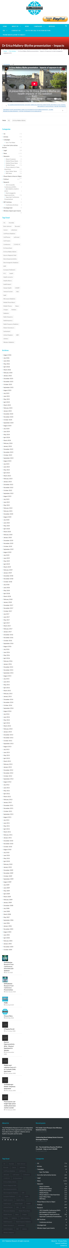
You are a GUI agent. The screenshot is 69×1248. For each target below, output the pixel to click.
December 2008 (8, 905)
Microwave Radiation (9, 299)
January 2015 (8, 696)
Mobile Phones (10, 165)
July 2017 (6, 614)
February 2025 (8, 408)
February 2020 (8, 534)
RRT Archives (8, 202)
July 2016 (6, 649)
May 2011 (7, 826)
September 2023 (8, 458)
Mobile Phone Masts (12, 161)
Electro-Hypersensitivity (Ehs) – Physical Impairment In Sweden (9, 1046)
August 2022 (7, 496)
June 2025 (7, 396)
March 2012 (7, 796)
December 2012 (8, 770)
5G (4, 31)
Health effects (8, 280)
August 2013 (7, 746)
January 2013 (8, 767)
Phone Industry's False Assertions (49, 1194)
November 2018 (8, 578)
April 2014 (7, 723)
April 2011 (7, 829)
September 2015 (8, 673)
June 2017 (7, 617)
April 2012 (7, 793)
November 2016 (8, 637)
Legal (5, 150)
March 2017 (7, 626)
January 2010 (8, 867)
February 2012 (8, 799)
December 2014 (8, 699)
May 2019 (7, 561)
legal (5, 295)
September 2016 (8, 643)
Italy (17, 291)
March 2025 (7, 405)
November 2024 (8, 417)
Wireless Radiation (9, 342)
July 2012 (6, 785)
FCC (5, 273)
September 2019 (8, 549)
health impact (7, 284)
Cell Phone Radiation (9, 233)
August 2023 (7, 461)
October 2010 (8, 846)
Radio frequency (8, 317)
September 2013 (8, 743)
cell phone (14, 230)
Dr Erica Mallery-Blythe (19, 120)
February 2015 (8, 693)
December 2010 (8, 841)
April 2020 (7, 528)
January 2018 (8, 602)
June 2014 (7, 717)
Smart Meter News (11, 171)
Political (6, 179)
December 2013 (8, 735)
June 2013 (7, 752)
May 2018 (7, 590)
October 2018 (8, 581)
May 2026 (7, 364)
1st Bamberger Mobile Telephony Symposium (9, 1086)
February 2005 (8, 941)
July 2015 (6, 679)
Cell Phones (7, 237)
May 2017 (7, 620)
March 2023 (7, 476)
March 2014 (7, 726)
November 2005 (8, 929)
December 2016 (8, 634)
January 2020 (8, 537)
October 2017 (8, 611)
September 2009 (8, 879)
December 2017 (8, 605)
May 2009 (7, 891)
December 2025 (8, 378)
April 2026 (7, 367)
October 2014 (8, 705)
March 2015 (7, 690)
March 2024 (7, 440)
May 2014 (7, 720)
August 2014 (7, 711)
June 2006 (7, 923)
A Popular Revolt (9, 1029)
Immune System (8, 291)
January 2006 (8, 926)
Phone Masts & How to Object (14, 35)
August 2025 (7, 390)
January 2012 (8, 802)
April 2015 (7, 687)
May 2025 (7, 399)
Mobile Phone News (12, 163)
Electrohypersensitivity (10, 259)
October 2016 (8, 640)
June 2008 (7, 911)
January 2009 (8, 902)
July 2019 (6, 555)
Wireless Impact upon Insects (12, 211)
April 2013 (7, 758)
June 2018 (7, 587)
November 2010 (8, 843)
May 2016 (7, 655)
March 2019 (7, 567)
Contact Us (16, 31)
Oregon (6, 309)
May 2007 (7, 917)
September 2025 (8, 387)
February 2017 (8, 629)
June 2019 (7, 558)
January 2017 (8, 631)
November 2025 (8, 381)
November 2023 (8, 452)
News (27, 26)
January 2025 (8, 411)
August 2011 (7, 817)
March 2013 (7, 761)
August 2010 (7, 849)
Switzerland (7, 331)
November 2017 (8, 608)
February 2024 (8, 443)
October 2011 (8, 811)
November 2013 (8, 737)
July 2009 (6, 885)
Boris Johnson (7, 226)
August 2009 (7, 882)
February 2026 (8, 372)
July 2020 (6, 520)
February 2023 (8, 478)
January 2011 (8, 838)
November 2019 (8, 543)
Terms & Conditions (61, 1243)
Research (6, 182)
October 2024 (8, 420)
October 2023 (8, 455)
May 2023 (7, 470)
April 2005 (7, 938)
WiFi (17, 335)
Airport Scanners (11, 159)
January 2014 (8, 732)
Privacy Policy (8, 1016)
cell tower (16, 237)
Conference (7, 244)
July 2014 (6, 714)
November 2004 (8, 946)
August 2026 (7, 355)
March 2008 (7, 914)
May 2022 (7, 505)
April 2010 (7, 861)
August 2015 (7, 676)
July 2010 (6, 852)
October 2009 (8, 876)
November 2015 (8, 670)
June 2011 (7, 823)
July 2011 (6, 820)
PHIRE (6, 1003)
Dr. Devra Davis (8, 248)
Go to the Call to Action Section (37, 31)
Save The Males (10, 142)
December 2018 (8, 576)
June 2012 (7, 788)
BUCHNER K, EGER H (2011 (47, 1212)
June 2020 (7, 523)
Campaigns (38, 26)
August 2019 (7, 552)
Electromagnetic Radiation (11, 262)
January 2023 (8, 481)
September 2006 (8, 920)
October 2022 (8, 490)
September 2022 (8, 493)
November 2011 (8, 808)
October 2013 (8, 740)
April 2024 (7, 437)
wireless (6, 338)
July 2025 (6, 393)
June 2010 (7, 855)
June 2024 (7, 431)
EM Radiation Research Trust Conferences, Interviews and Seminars (9, 966)
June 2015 (7, 682)
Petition (14, 309)
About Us (15, 26)
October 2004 (8, 949)
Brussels (17, 226)
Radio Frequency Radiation (11, 324)
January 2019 (8, 573)
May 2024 (7, 434)
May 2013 (7, 755)
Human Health (8, 288)
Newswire (6, 156)
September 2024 (8, 423)
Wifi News (9, 173)
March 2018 (7, 596)
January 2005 (8, 943)
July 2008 (6, 908)
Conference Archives (12, 205)
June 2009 (7, 888)
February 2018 (8, 599)
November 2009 (8, 873)
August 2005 (7, 932)
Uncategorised (8, 208)
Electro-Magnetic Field (10, 255)
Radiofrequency (8, 320)
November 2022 (8, 487)
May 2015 (7, 684)
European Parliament (9, 270)
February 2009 (8, 899)
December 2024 (8, 414)
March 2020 (7, 531)
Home (5, 26)
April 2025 (7, 402)
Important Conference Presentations (50, 1216)
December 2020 (8, 514)
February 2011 (8, 835)
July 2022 (6, 499)
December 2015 (8, 667)
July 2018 (6, 584)
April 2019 (7, 564)
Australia (11, 222)
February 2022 (8, 508)
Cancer (6, 230)
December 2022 (8, 484)
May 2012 (7, 790)
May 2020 (7, 525)
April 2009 (7, 893)
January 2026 (8, 375)
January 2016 (8, 664)
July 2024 (6, 428)
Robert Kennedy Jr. (9, 328)
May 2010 (7, 858)
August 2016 (7, 646)
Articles (52, 26)
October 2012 (8, 776)
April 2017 (7, 623)
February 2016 (8, 661)
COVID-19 (17, 244)
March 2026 (7, 370)
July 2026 (6, 358)
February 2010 (8, 864)
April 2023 (7, 473)
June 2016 (7, 652)
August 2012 (7, 782)
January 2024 (8, 446)
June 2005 (7, 935)
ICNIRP (17, 288)
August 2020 (7, 517)
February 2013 (8, 764)
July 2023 (6, 464)
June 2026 (7, 361)
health (11, 273)
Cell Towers (7, 241)
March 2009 (7, 896)
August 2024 (7, 425)
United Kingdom (8, 335)
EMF (5, 266)
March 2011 (7, 832)
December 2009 (8, 870)
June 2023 (7, 467)
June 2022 (7, 502)
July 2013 (6, 749)
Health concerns (8, 277)
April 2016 (7, 658)
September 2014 (8, 708)
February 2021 (8, 511)
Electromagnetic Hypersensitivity (49, 1214)
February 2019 (8, 570)
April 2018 (7, 593)
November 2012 (8, 773)
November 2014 (8, 702)
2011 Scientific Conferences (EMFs (49, 1210)
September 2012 (8, 779)
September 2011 (8, 814)
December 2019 (8, 540)
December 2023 (8, 449)
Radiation (6, 313)
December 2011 (8, 805)
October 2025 (8, 384)
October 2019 (8, 546)
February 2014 (8, 729)
